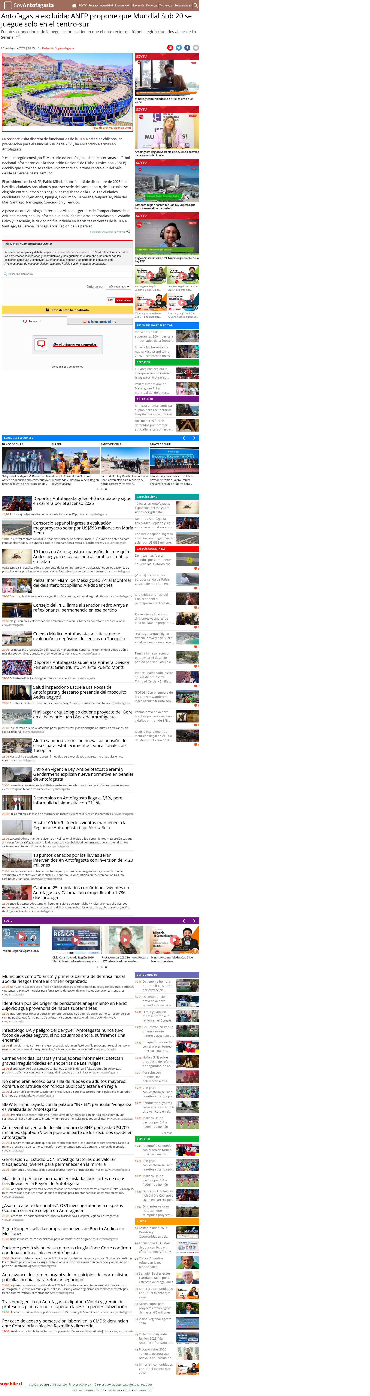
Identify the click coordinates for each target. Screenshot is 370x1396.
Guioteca (102, 1390)
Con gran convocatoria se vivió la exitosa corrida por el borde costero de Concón (158, 1096)
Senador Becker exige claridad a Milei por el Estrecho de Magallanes (156, 1277)
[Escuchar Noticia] (18, 36)
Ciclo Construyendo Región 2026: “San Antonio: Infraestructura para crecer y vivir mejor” (156, 1342)
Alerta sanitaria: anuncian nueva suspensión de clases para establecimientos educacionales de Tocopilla (79, 745)
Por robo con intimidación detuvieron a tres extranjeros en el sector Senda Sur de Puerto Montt (157, 1083)
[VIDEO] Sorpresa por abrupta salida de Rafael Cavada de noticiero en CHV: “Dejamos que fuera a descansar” (154, 583)
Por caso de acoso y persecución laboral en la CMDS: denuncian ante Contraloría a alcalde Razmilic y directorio (65, 1323)
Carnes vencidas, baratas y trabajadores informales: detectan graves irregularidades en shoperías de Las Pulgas (62, 1060)
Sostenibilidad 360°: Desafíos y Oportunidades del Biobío (153, 1234)
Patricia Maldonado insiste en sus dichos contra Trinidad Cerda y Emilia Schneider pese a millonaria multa (154, 681)
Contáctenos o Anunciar (78, 1384)
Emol (75, 1390)
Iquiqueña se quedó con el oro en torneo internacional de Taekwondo (157, 1048)
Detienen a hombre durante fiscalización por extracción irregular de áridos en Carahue (158, 990)
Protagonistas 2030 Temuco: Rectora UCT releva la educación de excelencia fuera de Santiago (155, 1357)
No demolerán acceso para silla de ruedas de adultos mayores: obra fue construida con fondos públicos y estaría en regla (64, 1083)
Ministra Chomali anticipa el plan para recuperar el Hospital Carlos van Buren (153, 410)
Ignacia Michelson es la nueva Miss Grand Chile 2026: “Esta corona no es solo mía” (152, 353)
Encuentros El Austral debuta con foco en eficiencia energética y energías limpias (155, 1249)
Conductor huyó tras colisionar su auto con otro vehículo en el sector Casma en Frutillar (158, 1111)
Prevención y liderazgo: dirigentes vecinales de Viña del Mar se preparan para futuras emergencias (153, 620)
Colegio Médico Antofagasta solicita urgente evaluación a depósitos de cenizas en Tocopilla (79, 636)
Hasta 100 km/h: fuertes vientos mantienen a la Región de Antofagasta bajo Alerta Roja (80, 825)
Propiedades (131, 1390)
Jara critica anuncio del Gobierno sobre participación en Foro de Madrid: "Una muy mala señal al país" (152, 603)
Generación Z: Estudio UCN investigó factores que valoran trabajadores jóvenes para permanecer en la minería (59, 1161)
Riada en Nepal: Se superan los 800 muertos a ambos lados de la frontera (154, 336)
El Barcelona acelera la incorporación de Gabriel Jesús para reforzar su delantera (153, 375)
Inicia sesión (71, 263)
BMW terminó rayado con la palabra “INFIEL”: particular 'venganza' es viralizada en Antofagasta (67, 1106)
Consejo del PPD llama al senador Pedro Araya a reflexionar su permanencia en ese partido (80, 607)
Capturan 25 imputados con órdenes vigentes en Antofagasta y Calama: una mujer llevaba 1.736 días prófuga (81, 892)
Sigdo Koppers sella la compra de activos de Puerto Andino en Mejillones (63, 1231)
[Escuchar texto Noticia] (128, 231)
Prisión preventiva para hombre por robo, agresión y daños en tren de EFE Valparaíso (154, 718)
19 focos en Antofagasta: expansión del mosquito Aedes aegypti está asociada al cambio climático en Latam (82, 556)
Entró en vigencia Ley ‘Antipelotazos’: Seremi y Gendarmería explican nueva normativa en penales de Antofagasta (83, 774)
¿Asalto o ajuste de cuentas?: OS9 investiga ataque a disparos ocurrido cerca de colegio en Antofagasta (62, 1208)
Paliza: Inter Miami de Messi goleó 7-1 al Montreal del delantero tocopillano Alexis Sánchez (154, 390)
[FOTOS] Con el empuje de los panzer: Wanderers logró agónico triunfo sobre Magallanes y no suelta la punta (154, 701)
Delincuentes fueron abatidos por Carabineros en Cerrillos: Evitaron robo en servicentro (153, 561)
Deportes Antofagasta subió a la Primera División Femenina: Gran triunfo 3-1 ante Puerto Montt (81, 664)
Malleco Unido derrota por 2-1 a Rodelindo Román (155, 1122)
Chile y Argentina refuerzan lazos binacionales (151, 1262)
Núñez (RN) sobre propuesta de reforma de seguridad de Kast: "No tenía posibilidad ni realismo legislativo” (158, 1068)
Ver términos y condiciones (67, 366)
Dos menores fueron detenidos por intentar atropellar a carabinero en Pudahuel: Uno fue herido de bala (154, 429)
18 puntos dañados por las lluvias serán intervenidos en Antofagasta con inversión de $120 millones (83, 860)
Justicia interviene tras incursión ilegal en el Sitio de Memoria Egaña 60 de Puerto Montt (153, 738)
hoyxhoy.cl (146, 1390)
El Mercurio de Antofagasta (65, 157)
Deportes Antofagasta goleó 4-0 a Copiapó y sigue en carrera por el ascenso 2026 (82, 500)
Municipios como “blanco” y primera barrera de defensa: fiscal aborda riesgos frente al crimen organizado (63, 978)
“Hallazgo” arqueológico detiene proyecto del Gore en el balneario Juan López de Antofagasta (83, 714)
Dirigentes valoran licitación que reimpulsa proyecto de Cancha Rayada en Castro (158, 1214)
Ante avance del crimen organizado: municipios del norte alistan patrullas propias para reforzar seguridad (65, 1277)
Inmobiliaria (115, 1390)
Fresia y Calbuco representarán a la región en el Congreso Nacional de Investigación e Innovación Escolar (158, 1022)
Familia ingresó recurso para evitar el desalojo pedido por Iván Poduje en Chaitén (154, 659)
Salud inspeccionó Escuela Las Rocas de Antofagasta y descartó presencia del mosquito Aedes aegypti (79, 692)
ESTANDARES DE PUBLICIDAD (138, 1384)
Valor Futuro (87, 1390)
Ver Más (167, 1133)
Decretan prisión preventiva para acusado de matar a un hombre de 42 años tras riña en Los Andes (158, 1007)
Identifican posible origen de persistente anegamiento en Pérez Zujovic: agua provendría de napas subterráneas (64, 1005)
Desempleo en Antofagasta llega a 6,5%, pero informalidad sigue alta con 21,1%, (77, 800)
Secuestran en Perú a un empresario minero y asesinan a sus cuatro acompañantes (158, 1035)
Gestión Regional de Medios (46, 1384)
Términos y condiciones (108, 1384)
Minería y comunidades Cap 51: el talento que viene (156, 1293)
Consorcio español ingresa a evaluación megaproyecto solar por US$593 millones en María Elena (83, 528)
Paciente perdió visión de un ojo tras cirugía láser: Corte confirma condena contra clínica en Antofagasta (66, 1250)
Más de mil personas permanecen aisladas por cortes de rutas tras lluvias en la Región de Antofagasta (63, 1181)
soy (97, 514)
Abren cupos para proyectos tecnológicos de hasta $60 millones (155, 1308)
